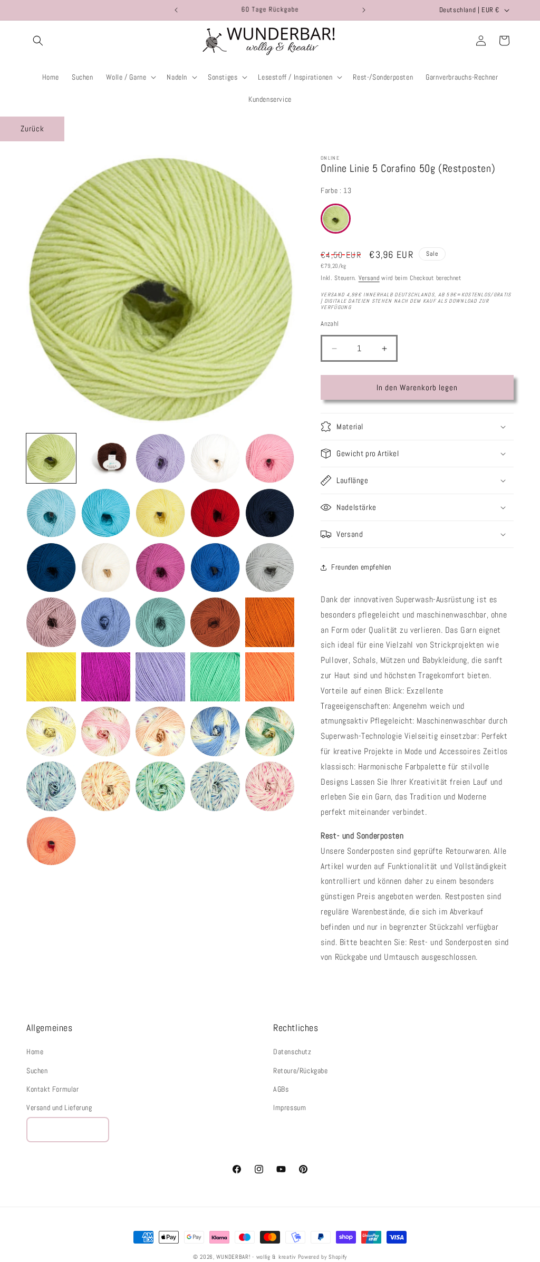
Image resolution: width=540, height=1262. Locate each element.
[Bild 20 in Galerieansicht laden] (270, 622)
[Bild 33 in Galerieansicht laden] (160, 786)
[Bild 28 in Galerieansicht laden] (160, 731)
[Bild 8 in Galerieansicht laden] (160, 513)
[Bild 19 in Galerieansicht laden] (215, 622)
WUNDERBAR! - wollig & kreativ (255, 1256)
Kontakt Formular (52, 1089)
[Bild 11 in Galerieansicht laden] (51, 567)
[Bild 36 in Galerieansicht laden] (51, 841)
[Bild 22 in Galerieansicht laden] (106, 677)
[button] (38, 40)
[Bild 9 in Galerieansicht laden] (215, 513)
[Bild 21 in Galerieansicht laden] (51, 677)
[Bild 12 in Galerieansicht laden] (106, 567)
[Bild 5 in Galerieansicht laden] (270, 458)
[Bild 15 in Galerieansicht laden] (270, 567)
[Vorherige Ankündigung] (176, 10)
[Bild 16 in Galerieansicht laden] (51, 622)
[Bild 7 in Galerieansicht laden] (106, 513)
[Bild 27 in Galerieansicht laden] (106, 731)
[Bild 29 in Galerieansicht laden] (215, 731)
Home (34, 1051)
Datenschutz (292, 1051)
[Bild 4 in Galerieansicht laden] (215, 458)
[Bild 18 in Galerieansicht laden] (160, 622)
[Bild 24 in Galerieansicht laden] (215, 677)
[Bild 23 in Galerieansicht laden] (160, 677)
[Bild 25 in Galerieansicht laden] (270, 677)
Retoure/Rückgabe (300, 1070)
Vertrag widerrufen (67, 1129)
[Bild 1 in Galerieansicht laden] (51, 458)
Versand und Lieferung (59, 1107)
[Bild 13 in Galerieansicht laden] (160, 567)
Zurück (32, 128)
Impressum (289, 1107)
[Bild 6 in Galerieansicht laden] (51, 513)
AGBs (280, 1089)
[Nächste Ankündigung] (363, 10)
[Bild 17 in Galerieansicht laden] (106, 622)
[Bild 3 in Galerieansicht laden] (160, 458)
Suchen (37, 1070)
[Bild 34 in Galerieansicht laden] (215, 786)
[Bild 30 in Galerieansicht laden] (270, 731)
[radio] (336, 219)
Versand (369, 278)
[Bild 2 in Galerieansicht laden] (106, 458)
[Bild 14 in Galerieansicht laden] (215, 567)
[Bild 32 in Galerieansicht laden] (106, 786)
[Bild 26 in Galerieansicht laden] (51, 731)
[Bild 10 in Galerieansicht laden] (270, 513)
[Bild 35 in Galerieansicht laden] (270, 786)
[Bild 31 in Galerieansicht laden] (51, 786)
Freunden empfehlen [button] (361, 567)
